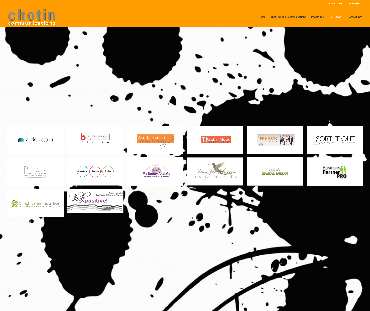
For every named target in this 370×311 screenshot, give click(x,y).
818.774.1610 (337, 3)
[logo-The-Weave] (275, 140)
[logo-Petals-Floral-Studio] (35, 171)
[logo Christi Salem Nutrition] (35, 203)
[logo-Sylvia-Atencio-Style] (155, 140)
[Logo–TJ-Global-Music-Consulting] (215, 140)
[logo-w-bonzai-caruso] (95, 140)
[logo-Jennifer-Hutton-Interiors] (215, 171)
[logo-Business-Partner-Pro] (335, 171)
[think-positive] (95, 201)
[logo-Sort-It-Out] (335, 140)
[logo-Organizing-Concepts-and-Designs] (95, 171)
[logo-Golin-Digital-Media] (275, 171)
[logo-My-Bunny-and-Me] (155, 171)
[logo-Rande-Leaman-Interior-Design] (35, 140)
